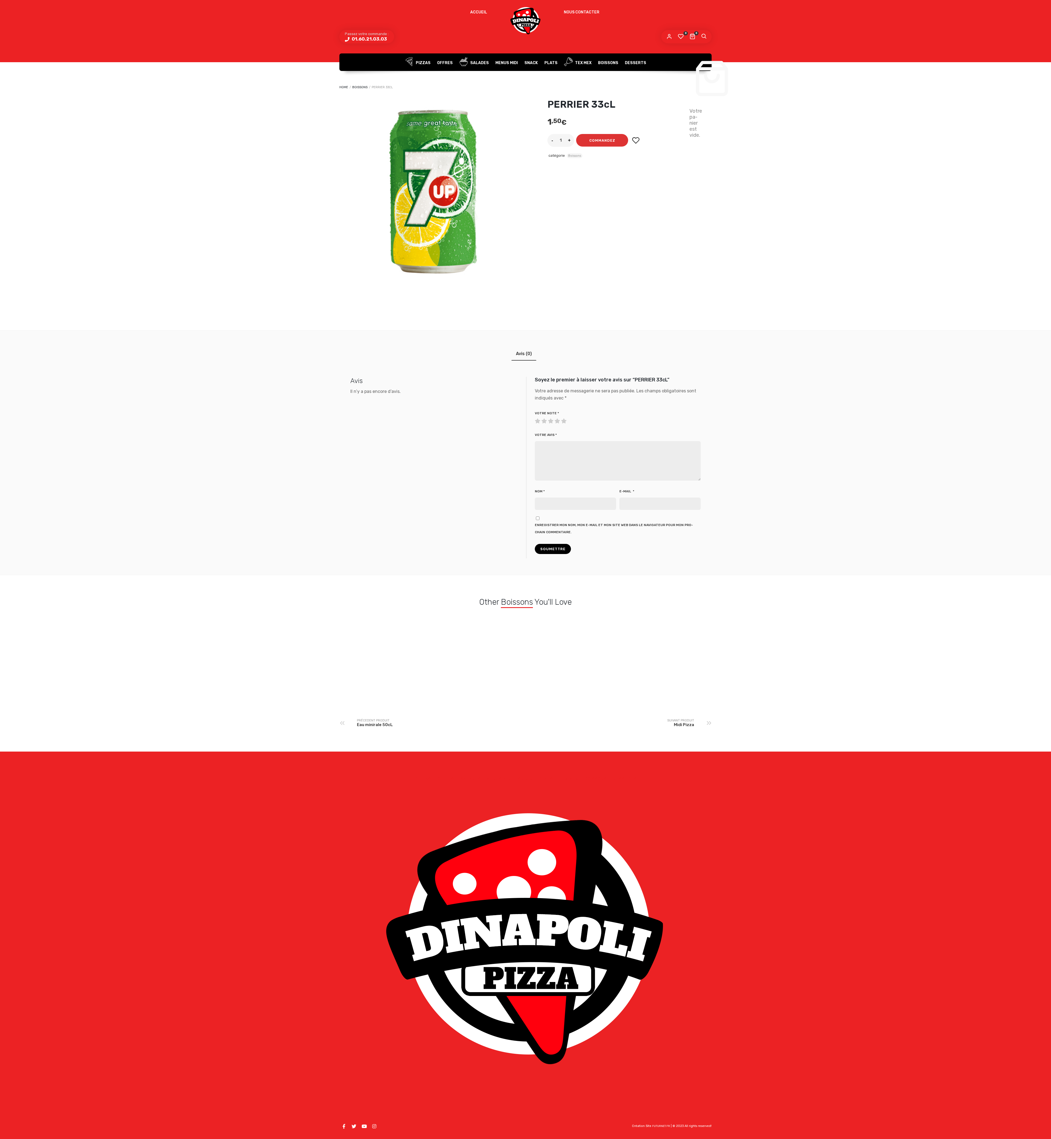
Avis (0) (524, 353)
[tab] (523, 353)
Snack (531, 63)
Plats (551, 63)
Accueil (478, 12)
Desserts (635, 63)
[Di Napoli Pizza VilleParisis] (525, 20)
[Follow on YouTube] (364, 1126)
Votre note (547, 413)
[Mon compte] (669, 37)
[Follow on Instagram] (374, 1126)
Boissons (608, 63)
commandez (602, 140)
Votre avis (546, 435)
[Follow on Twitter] (354, 1126)
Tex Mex (582, 63)
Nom (540, 491)
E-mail (626, 491)
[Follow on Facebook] (343, 1126)
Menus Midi (506, 63)
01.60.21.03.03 (369, 39)
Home (343, 87)
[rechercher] (704, 37)
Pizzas (423, 63)
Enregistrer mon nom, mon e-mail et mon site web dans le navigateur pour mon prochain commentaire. (614, 528)
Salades (479, 63)
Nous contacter (581, 12)
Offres (445, 63)
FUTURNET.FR (661, 1126)
